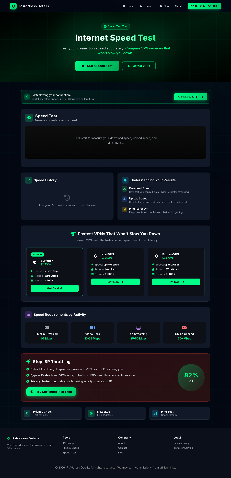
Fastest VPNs (141, 66)
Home (130, 6)
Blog (166, 6)
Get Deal (53, 288)
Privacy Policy (181, 443)
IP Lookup (68, 443)
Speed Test (69, 452)
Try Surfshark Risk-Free (54, 392)
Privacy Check (71, 447)
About (178, 6)
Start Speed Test (99, 66)
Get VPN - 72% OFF (206, 6)
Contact (122, 447)
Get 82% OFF (188, 97)
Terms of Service (183, 447)
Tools (147, 6)
